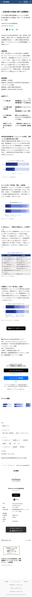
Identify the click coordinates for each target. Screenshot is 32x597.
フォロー (16, 495)
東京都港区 (4, 453)
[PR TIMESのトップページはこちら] (6, 2)
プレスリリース (10, 465)
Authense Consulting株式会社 (23, 465)
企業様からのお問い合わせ (16, 588)
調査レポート (5, 425)
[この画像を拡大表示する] (6, 405)
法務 (10, 443)
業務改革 (15, 447)
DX (14, 443)
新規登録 (26, 2)
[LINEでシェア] (12, 29)
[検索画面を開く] (30, 2)
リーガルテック (6, 440)
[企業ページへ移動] (16, 480)
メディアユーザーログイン (16, 370)
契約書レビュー (17, 440)
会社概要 (6, 581)
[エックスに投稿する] (7, 29)
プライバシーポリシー (16, 581)
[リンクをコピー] (17, 29)
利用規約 (25, 581)
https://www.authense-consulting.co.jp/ (15, 341)
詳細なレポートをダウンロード (16, 328)
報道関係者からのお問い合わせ (16, 585)
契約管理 (25, 440)
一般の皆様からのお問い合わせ (16, 591)
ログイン (21, 2)
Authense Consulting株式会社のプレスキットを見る (14, 457)
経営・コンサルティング (22, 433)
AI (18, 443)
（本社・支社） (11, 453)
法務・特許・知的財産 (7, 433)
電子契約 (22, 447)
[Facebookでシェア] (9, 29)
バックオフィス (6, 447)
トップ (3, 465)
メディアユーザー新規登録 (16, 378)
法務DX (4, 443)
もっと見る (28, 540)
